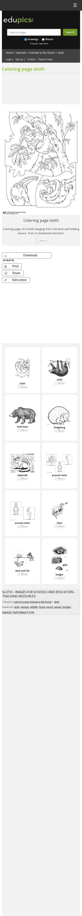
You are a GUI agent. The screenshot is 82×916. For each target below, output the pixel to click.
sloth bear (22, 426)
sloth (61, 52)
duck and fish (22, 570)
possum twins (59, 475)
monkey (66, 607)
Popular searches (39, 43)
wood (50, 607)
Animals (21, 52)
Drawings (32, 39)
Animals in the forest (42, 52)
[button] (16, 280)
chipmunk (22, 475)
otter (59, 523)
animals (25, 607)
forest (42, 607)
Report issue (46, 59)
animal (57, 607)
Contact (31, 59)
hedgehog (59, 427)
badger (60, 574)
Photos (49, 39)
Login (9, 59)
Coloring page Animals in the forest (32, 601)
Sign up (19, 59)
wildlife (34, 607)
